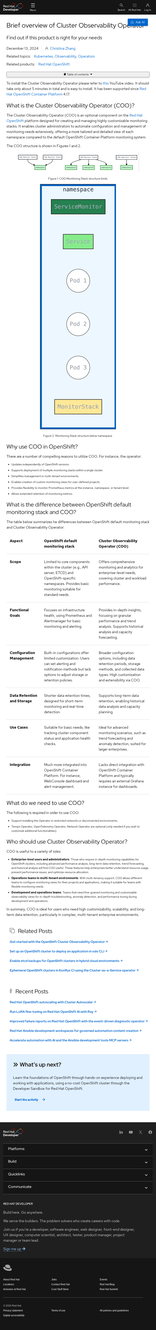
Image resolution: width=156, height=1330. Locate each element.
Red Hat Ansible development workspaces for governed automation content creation (74, 1031)
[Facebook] (150, 1133)
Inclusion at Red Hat (14, 1289)
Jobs (54, 1279)
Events (103, 1279)
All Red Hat (134, 10)
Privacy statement (13, 1310)
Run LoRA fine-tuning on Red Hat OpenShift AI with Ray (51, 1012)
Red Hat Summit (109, 1289)
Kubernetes (43, 56)
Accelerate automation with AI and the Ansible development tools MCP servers (69, 1040)
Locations (8, 1284)
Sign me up (12, 1248)
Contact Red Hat (60, 1284)
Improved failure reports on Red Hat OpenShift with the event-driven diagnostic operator (77, 1021)
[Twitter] (140, 1133)
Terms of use (58, 1310)
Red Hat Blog (107, 1284)
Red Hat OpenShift (54, 64)
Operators (86, 56)
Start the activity (26, 1100)
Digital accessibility (13, 1315)
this (106, 83)
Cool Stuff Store (60, 1289)
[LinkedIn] (121, 1133)
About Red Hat (11, 1279)
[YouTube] (130, 1133)
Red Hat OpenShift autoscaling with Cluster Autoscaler (51, 1002)
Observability (65, 56)
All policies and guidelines (114, 1310)
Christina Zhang (62, 48)
